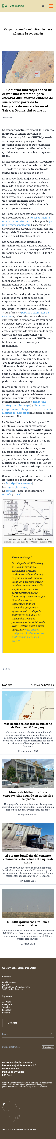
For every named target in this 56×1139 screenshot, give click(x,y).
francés (7, 494)
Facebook (7, 1010)
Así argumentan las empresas (17, 1062)
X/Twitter (6, 1001)
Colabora (12, 1022)
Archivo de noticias (42, 685)
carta (9, 490)
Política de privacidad (13, 1072)
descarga (26, 483)
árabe (17, 494)
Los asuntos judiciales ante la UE (19, 1065)
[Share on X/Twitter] (6, 669)
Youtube (6, 1007)
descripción (13, 483)
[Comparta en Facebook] (3, 669)
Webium (33, 1129)
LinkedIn (6, 1012)
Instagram (7, 1004)
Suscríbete (48, 1047)
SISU (11, 1129)
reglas (11, 487)
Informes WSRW (10, 1068)
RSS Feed (7, 1075)
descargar (24, 405)
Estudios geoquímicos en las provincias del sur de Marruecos (27, 409)
